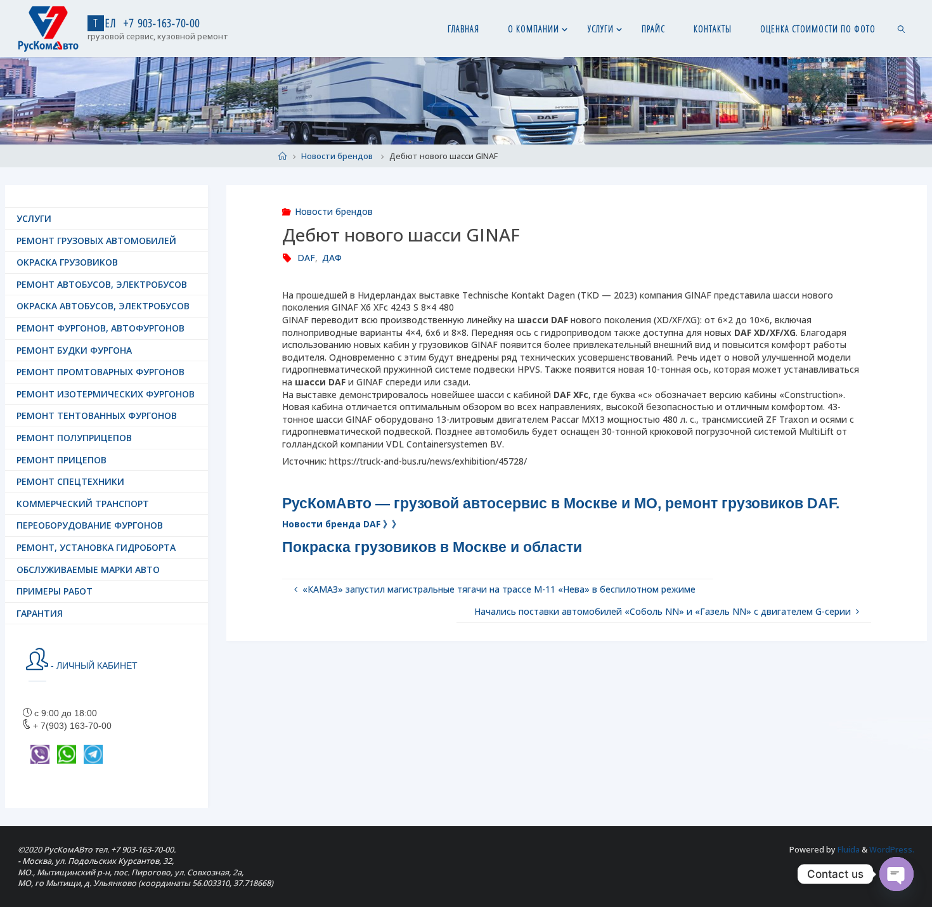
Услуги (33, 218)
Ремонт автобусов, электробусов (101, 284)
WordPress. (891, 849)
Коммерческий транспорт (82, 504)
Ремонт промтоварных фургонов (100, 372)
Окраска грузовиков (67, 262)
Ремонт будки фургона (74, 350)
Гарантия (39, 613)
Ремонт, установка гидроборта (96, 547)
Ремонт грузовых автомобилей (96, 241)
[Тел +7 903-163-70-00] (48, 28)
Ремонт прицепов (61, 460)
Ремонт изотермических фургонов (105, 394)
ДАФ (332, 258)
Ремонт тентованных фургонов (96, 415)
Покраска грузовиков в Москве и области (432, 547)
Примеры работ (54, 591)
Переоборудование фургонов (89, 525)
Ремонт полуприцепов (74, 438)
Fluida (848, 849)
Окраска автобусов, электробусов (103, 306)
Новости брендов (337, 156)
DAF (306, 258)
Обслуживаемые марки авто (88, 569)
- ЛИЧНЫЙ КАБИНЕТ (93, 665)
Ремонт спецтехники (70, 481)
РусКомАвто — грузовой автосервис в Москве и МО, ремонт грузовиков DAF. (562, 503)
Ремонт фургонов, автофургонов (100, 328)
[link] (901, 28)
